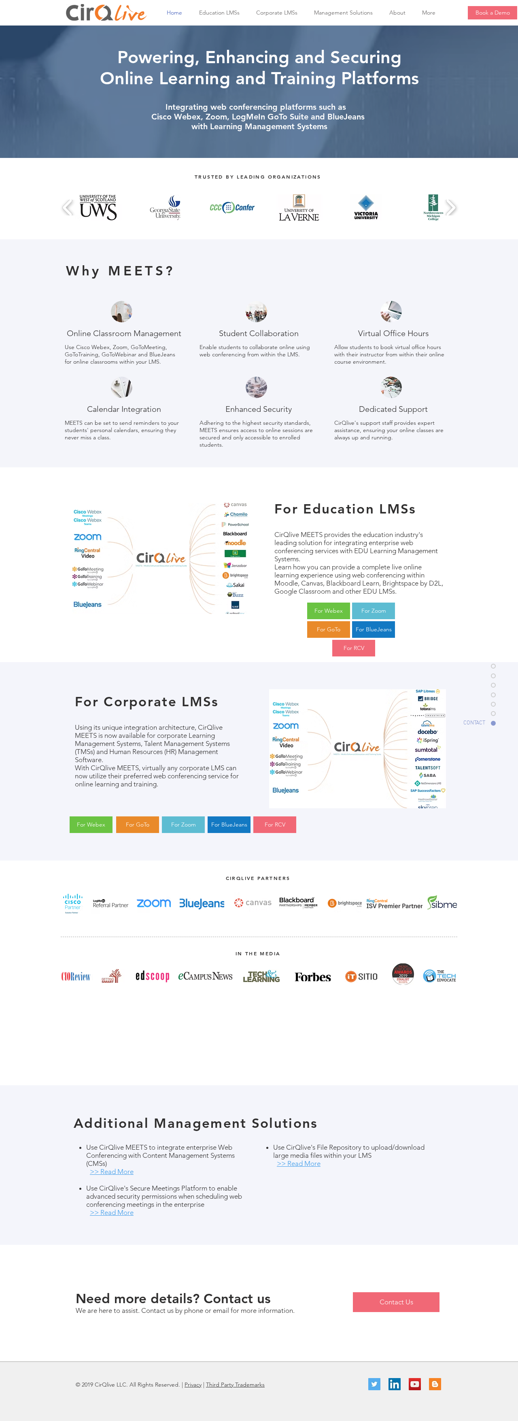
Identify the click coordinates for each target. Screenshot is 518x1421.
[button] (221, 12)
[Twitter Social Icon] (374, 1384)
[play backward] (68, 207)
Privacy (193, 1384)
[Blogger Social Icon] (435, 1384)
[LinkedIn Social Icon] (394, 1384)
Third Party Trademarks (235, 1384)
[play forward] (451, 207)
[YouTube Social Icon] (415, 1384)
